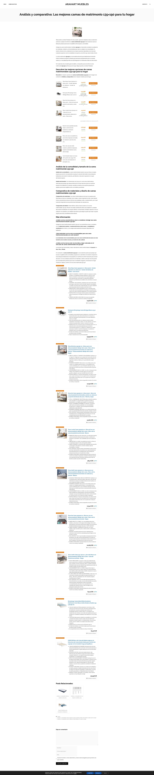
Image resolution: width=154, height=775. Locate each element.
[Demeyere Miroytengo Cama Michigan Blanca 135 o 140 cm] (62, 312)
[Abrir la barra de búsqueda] (150, 4)
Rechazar (98, 773)
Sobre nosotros (13, 4)
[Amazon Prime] (95, 300)
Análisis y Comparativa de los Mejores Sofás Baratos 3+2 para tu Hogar (71, 719)
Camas (58, 716)
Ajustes (105, 773)
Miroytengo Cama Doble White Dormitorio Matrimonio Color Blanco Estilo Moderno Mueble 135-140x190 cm (82, 603)
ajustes (75, 773)
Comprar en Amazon (92, 303)
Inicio (5, 4)
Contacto (144, 4)
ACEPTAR (90, 773)
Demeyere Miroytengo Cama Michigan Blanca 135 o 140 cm (82, 311)
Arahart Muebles (77, 4)
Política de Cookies (78, 772)
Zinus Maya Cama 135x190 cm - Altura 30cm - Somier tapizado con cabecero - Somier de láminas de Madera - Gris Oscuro (82, 269)
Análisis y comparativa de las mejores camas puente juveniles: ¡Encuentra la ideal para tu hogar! (76, 717)
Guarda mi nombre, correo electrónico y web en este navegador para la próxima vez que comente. (76, 758)
